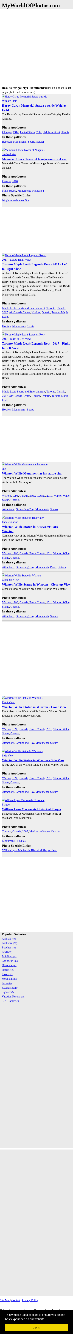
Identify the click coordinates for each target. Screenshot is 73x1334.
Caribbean (10, 960)
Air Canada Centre (19, 312)
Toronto (50, 308)
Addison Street (51, 132)
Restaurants (10, 987)
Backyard (9, 943)
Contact (15, 1300)
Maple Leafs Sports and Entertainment (23, 308)
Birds (7, 951)
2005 (25, 831)
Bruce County (37, 495)
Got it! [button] (36, 1327)
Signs (8, 992)
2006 (39, 132)
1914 (16, 132)
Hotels (7, 969)
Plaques (21, 840)
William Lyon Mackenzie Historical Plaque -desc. (29, 850)
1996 (15, 495)
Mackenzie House (39, 831)
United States (27, 132)
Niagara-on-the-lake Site (15, 200)
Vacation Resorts (13, 996)
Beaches (9, 947)
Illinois (65, 132)
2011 (49, 495)
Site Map (5, 1300)
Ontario (46, 312)
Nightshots (38, 190)
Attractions (8, 509)
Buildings (9, 956)
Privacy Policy (30, 1300)
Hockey (36, 312)
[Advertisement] (36, 45)
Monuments (19, 141)
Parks (53, 567)
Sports (31, 141)
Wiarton (6, 495)
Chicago (7, 132)
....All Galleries (10, 1000)
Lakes (7, 974)
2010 (15, 181)
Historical (9, 965)
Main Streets (9, 190)
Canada (6, 181)
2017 (5, 312)
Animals (9, 938)
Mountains (10, 978)
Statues (40, 141)
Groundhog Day (25, 509)
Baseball (7, 141)
